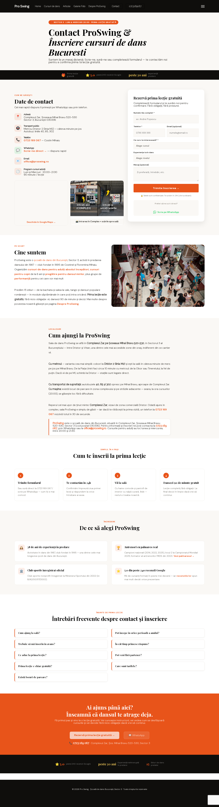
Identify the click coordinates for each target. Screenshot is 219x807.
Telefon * (138, 126)
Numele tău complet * (144, 113)
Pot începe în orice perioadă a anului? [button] (137, 633)
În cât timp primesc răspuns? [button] (132, 644)
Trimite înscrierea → (166, 188)
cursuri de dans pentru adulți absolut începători (58, 269)
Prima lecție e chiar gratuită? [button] (35, 666)
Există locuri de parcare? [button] (32, 677)
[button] (203, 6)
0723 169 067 (32, 140)
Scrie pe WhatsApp (168, 212)
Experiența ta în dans (144, 152)
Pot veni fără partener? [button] (128, 655)
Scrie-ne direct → (35, 151)
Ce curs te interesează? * (146, 140)
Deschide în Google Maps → (41, 222)
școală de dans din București (50, 260)
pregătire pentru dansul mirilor (64, 274)
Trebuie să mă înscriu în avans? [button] (36, 644)
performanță (22, 278)
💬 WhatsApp (136, 735)
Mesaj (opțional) (141, 165)
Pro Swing (21, 6)
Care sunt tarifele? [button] (126, 666)
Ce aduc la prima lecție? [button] (32, 655)
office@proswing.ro (36, 161)
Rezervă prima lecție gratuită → (94, 735)
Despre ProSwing (68, 304)
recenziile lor (184, 575)
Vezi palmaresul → (184, 556)
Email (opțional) (174, 126)
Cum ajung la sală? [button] (29, 633)
